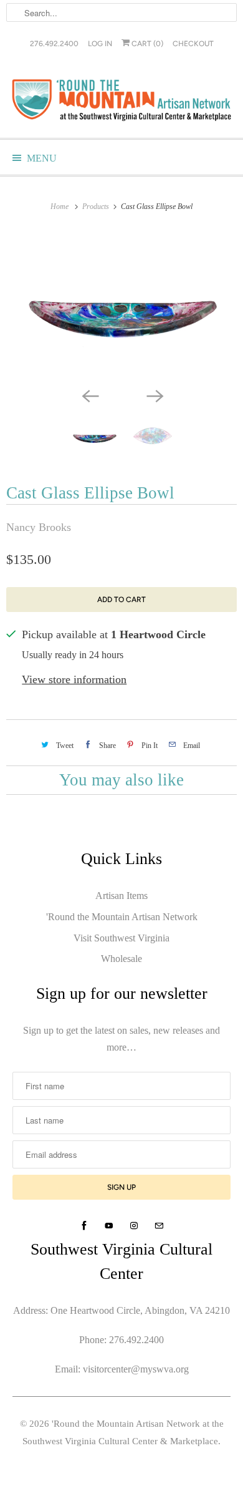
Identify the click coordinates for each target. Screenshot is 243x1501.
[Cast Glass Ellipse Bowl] (121, 306)
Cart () (146, 43)
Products (96, 206)
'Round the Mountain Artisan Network (122, 916)
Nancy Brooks (38, 527)
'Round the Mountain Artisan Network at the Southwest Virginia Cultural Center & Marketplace (123, 1432)
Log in (100, 43)
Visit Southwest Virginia (121, 938)
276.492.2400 (54, 43)
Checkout (193, 43)
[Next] (154, 395)
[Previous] (89, 395)
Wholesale (121, 958)
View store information (74, 679)
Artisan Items (121, 895)
